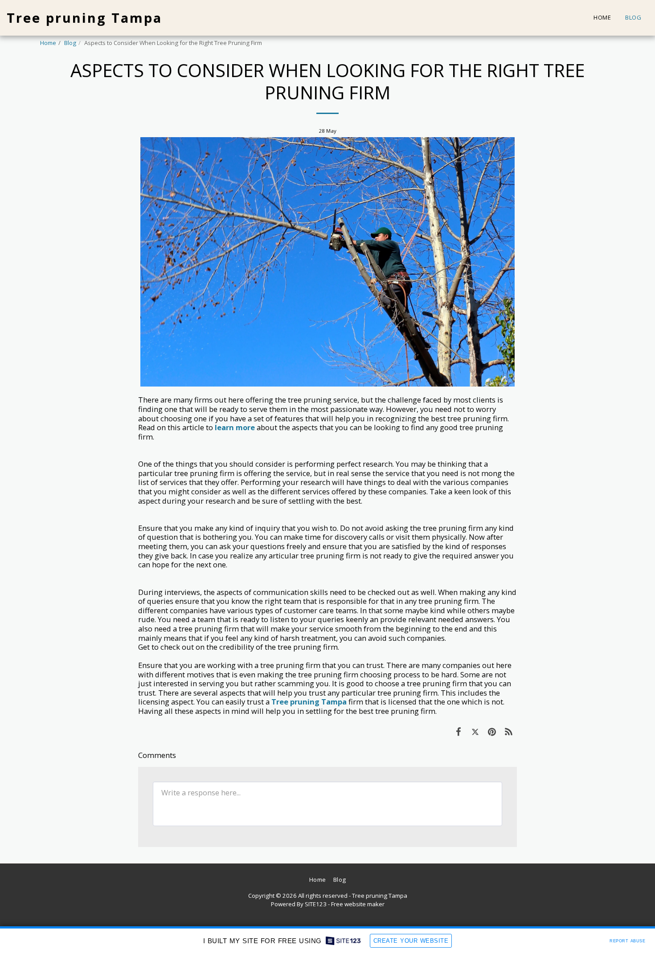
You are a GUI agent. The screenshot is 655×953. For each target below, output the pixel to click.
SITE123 (316, 904)
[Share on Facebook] (458, 731)
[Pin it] (491, 731)
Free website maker (358, 904)
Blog (70, 43)
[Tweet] (475, 731)
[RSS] (508, 731)
